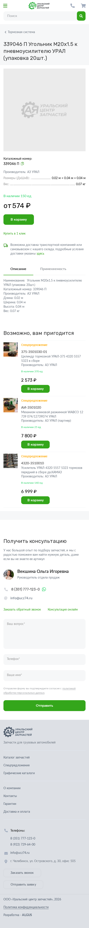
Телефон (13, 659)
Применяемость (53, 269)
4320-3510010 (32, 463)
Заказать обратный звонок (22, 609)
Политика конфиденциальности (26, 907)
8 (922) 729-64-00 (22, 844)
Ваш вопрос (16, 624)
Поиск (81, 16)
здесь (40, 253)
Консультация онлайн (63, 609)
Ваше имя (14, 675)
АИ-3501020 (31, 407)
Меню (5, 5)
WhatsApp (44, 589)
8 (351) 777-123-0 (72, 5)
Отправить (44, 705)
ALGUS (27, 915)
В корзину (19, 219)
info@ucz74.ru (21, 598)
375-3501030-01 (34, 352)
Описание (18, 269)
